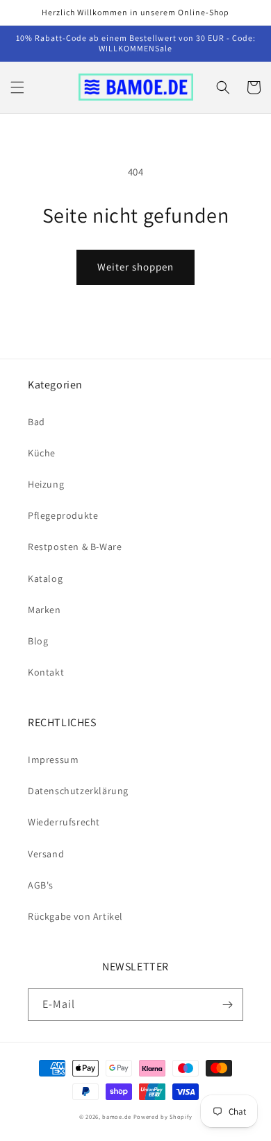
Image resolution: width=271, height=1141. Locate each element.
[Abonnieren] (227, 1004)
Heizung (46, 484)
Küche (42, 453)
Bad (36, 421)
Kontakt (46, 672)
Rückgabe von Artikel (75, 916)
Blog (38, 641)
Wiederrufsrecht (64, 822)
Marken (44, 609)
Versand (46, 854)
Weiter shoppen (135, 266)
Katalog (45, 578)
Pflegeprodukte (63, 515)
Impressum (53, 759)
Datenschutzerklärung (78, 790)
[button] (17, 87)
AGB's (41, 885)
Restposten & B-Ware (75, 546)
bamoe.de (116, 1116)
